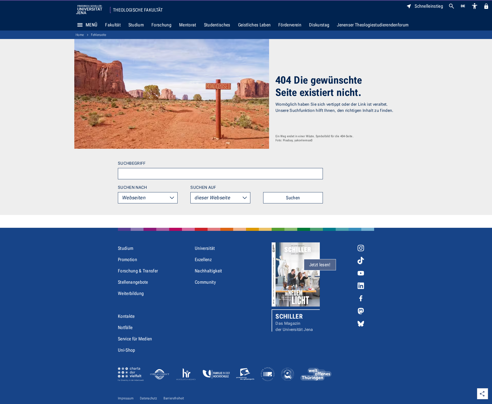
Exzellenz (203, 259)
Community (205, 282)
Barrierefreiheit (173, 398)
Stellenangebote (133, 282)
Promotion (127, 259)
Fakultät (113, 24)
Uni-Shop (126, 350)
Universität (205, 248)
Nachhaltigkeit (208, 270)
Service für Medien (135, 338)
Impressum (126, 398)
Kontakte (126, 316)
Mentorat (187, 24)
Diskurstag (319, 24)
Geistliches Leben (254, 24)
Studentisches (217, 24)
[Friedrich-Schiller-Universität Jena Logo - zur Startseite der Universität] (89, 9)
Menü (91, 24)
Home (80, 35)
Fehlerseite (98, 35)
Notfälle (125, 327)
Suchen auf (203, 187)
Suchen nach (132, 187)
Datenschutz (148, 398)
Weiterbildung (131, 293)
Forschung (161, 24)
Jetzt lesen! (320, 264)
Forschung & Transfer (138, 270)
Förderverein (289, 24)
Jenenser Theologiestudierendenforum (372, 24)
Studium (136, 24)
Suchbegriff (132, 163)
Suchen (293, 197)
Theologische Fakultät (138, 10)
